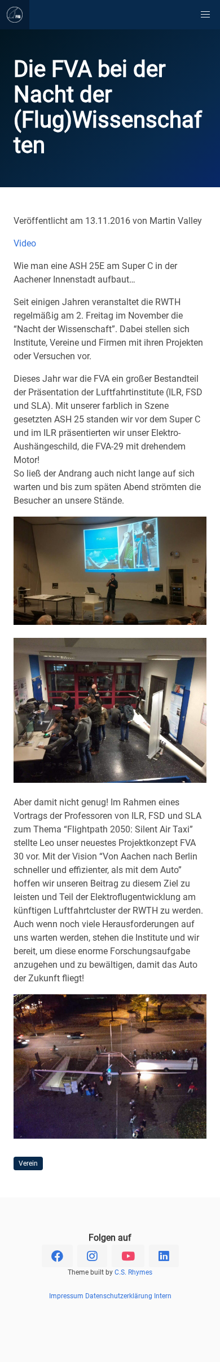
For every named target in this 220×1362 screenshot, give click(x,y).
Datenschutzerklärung (118, 1296)
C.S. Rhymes (133, 1272)
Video (25, 243)
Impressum (66, 1296)
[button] (205, 14)
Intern (162, 1296)
